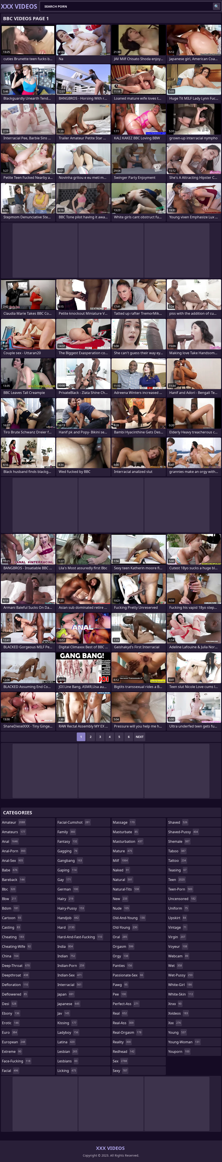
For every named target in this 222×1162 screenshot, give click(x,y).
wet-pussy (180, 975)
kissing (66, 1022)
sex (120, 1061)
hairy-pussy (70, 908)
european (13, 1042)
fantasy (67, 841)
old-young (125, 927)
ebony (10, 1013)
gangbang (69, 860)
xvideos (178, 1013)
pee (119, 994)
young (177, 1032)
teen (176, 879)
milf (120, 860)
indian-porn (70, 965)
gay (64, 879)
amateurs (13, 832)
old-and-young (129, 917)
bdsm (10, 908)
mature (122, 851)
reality (122, 1042)
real (120, 1013)
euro (9, 1032)
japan (65, 994)
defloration (15, 984)
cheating (13, 937)
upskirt (177, 917)
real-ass (123, 1022)
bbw (9, 898)
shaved (177, 822)
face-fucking (16, 1061)
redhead (123, 1051)
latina (66, 1042)
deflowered (14, 994)
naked (121, 870)
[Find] (216, 6)
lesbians (67, 1061)
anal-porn (13, 851)
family (66, 832)
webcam (178, 956)
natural (122, 879)
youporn (178, 1051)
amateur (13, 822)
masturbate (125, 832)
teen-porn (180, 889)
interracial (69, 984)
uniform (178, 908)
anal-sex (12, 860)
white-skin (180, 994)
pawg (120, 984)
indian (66, 956)
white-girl (180, 984)
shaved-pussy (183, 832)
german (67, 889)
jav (63, 1013)
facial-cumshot (73, 822)
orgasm (123, 946)
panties (122, 965)
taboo (177, 851)
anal (10, 841)
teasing (177, 870)
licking (66, 1070)
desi (9, 1003)
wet (175, 965)
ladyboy (67, 1032)
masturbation (127, 841)
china (10, 956)
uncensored (182, 898)
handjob (68, 917)
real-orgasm (127, 1032)
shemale (178, 841)
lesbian (67, 1051)
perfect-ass (126, 1003)
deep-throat (16, 965)
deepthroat (15, 975)
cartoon (11, 917)
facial (10, 1070)
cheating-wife (16, 946)
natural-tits (126, 889)
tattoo (177, 860)
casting (11, 927)
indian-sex (69, 975)
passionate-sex (128, 975)
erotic (10, 1022)
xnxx (174, 1003)
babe (9, 870)
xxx (174, 1022)
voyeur (177, 946)
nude (121, 908)
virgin (176, 937)
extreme (11, 1051)
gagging (67, 851)
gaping (67, 870)
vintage (177, 927)
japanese (68, 1003)
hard (65, 927)
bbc (8, 889)
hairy (65, 898)
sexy (120, 1070)
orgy (120, 956)
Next (140, 737)
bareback (13, 879)
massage (124, 822)
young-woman (184, 1042)
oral (120, 937)
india (65, 946)
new (120, 898)
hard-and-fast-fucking (79, 937)
